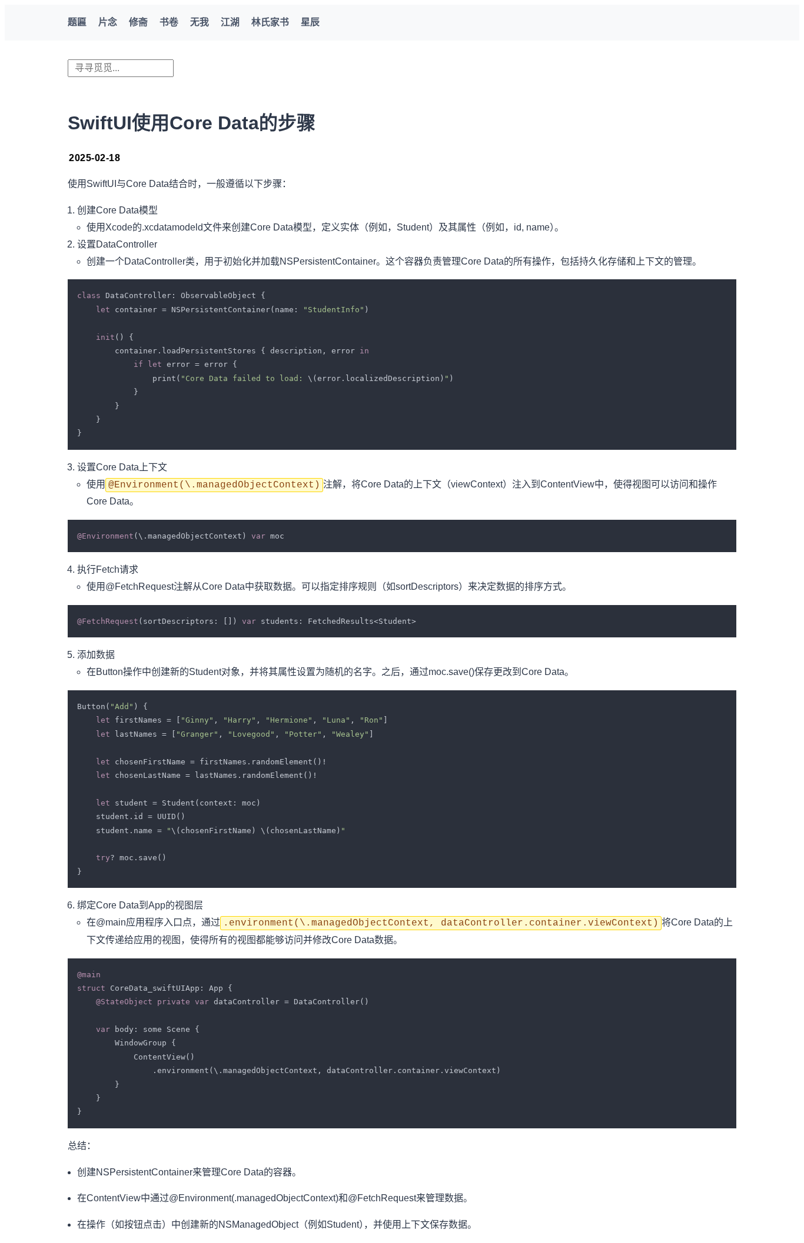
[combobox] (121, 68)
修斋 (138, 22)
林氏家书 (270, 22)
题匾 (77, 22)
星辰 (310, 22)
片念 (107, 22)
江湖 (230, 22)
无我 (199, 22)
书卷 (169, 22)
